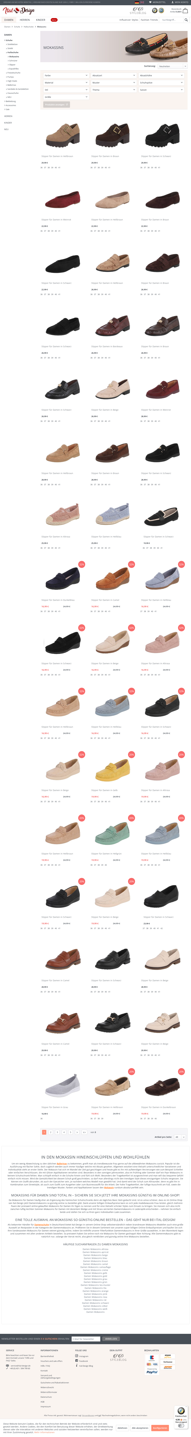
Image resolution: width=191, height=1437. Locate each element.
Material (49, 82)
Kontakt (44, 1370)
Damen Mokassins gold (95, 1276)
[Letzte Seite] (84, 1132)
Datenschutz (46, 1397)
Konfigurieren (160, 1428)
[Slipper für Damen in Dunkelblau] (62, 579)
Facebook (83, 1361)
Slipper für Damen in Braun (105, 156)
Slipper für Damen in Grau (54, 1107)
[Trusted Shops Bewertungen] (155, 10)
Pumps (10, 77)
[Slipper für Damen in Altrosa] (62, 515)
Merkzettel (159, 2)
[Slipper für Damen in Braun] (112, 135)
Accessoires (10, 105)
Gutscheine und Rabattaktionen (55, 1382)
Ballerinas (11, 85)
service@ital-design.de (20, 1365)
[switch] (181, 1425)
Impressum (46, 1406)
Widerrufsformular (49, 1392)
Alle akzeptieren (140, 1428)
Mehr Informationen (44, 1432)
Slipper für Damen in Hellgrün (106, 853)
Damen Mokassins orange (95, 1291)
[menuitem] (157, 2)
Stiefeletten (12, 44)
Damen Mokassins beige (95, 1255)
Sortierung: (150, 66)
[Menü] (186, 1407)
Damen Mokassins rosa (95, 1297)
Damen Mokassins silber (95, 1306)
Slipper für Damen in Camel (105, 600)
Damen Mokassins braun (95, 1261)
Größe (48, 97)
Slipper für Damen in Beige (104, 409)
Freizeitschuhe (13, 72)
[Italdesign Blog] (125, 1357)
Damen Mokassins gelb (95, 1273)
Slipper (12, 64)
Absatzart (97, 75)
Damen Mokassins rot (95, 1300)
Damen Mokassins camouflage (95, 1267)
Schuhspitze (146, 82)
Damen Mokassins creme (95, 1270)
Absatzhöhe (146, 75)
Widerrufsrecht (47, 1387)
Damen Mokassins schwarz (95, 1303)
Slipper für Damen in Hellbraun (57, 156)
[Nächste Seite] (77, 1132)
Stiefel (10, 48)
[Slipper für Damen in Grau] (62, 1086)
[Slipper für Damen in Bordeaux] (112, 325)
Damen (8, 34)
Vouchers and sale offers (51, 1361)
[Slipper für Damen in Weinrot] (62, 198)
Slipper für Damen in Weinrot (56, 219)
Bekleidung (10, 101)
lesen (25, 1355)
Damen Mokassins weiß (95, 1309)
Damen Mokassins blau (95, 1258)
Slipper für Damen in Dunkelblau (58, 600)
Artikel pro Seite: (163, 1137)
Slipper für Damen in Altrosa (55, 536)
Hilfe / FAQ (45, 1365)
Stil (46, 89)
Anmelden (111, 1338)
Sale (7, 109)
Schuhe (8, 40)
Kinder (8, 122)
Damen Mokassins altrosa (95, 1249)
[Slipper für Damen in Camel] (112, 579)
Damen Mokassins (95, 1311)
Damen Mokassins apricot (95, 1252)
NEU (9, 97)
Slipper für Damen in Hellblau (106, 536)
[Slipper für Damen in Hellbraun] (62, 135)
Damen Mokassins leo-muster (95, 1285)
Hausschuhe (13, 93)
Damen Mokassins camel (95, 1264)
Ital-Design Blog (86, 1365)
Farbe (48, 75)
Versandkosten (88, 1415)
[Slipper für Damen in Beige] (112, 388)
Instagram (83, 1356)
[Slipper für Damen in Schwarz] (162, 135)
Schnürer (13, 60)
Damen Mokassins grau (95, 1279)
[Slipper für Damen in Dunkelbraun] (162, 1086)
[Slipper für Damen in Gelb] (112, 769)
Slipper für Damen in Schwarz (156, 156)
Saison (143, 89)
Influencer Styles (129, 19)
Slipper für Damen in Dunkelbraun (158, 1107)
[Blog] (137, 10)
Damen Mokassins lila (95, 1288)
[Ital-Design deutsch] (137, 2)
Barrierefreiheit (47, 1356)
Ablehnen (122, 1428)
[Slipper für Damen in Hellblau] (112, 515)
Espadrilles (14, 68)
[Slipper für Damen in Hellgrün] (112, 832)
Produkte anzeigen (54, 104)
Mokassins (14, 56)
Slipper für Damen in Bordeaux (107, 346)
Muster (96, 82)
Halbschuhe (12, 52)
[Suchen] (185, 20)
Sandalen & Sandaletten (18, 89)
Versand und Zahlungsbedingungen (50, 1376)
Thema (96, 89)
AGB (42, 1401)
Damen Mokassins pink (95, 1294)
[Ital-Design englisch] (142, 2)
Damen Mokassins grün (95, 1282)
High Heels (12, 81)
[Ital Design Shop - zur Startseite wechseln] (19, 11)
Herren (8, 116)
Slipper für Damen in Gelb (104, 790)
